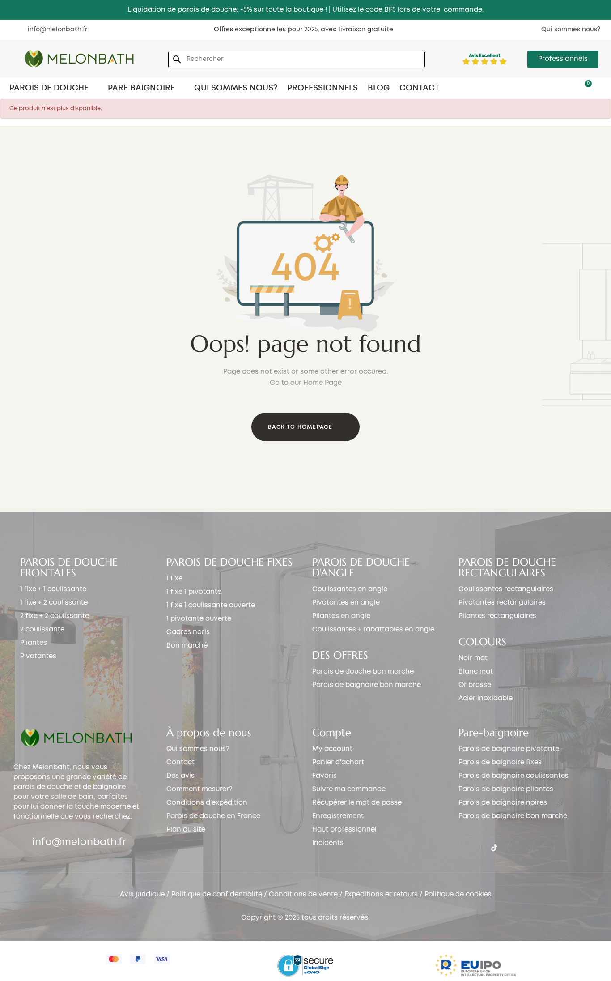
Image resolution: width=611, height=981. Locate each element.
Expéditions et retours (381, 894)
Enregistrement (338, 816)
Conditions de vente (303, 894)
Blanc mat (475, 672)
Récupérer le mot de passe (357, 803)
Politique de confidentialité (216, 894)
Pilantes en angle (341, 616)
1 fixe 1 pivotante (193, 592)
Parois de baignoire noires (502, 803)
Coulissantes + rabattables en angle (373, 630)
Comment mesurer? (199, 789)
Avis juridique (142, 894)
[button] (53, 29)
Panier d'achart (338, 762)
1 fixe (174, 579)
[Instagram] (519, 847)
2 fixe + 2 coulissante (54, 616)
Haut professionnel (344, 830)
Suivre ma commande (349, 789)
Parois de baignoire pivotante (508, 749)
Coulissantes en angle (349, 589)
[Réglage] (569, 88)
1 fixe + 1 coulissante (53, 589)
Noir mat (473, 658)
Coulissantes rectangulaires (505, 589)
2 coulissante (42, 630)
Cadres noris (188, 632)
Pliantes (33, 643)
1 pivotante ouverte (198, 619)
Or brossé (474, 685)
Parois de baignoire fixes (500, 762)
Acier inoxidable (485, 698)
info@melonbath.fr (79, 842)
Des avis (180, 776)
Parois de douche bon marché (363, 672)
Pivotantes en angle (346, 603)
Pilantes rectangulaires (497, 616)
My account (332, 749)
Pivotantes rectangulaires (502, 603)
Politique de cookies (458, 894)
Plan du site (185, 830)
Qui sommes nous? (197, 749)
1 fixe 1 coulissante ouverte (210, 605)
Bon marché (187, 646)
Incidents (328, 843)
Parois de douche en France (213, 816)
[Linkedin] (543, 847)
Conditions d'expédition (206, 803)
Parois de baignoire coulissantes (513, 776)
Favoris (324, 776)
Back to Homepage (300, 427)
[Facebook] (469, 847)
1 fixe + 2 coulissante (54, 603)
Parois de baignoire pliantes (505, 789)
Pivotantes (38, 656)
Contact (180, 762)
